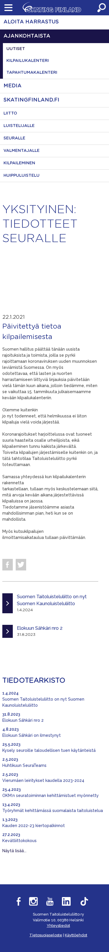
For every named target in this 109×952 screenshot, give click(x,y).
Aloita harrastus (31, 22)
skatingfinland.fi (31, 100)
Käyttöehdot (76, 935)
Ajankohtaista (26, 36)
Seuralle (14, 138)
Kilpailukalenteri (27, 61)
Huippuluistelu (21, 176)
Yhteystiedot (58, 925)
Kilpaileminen (19, 163)
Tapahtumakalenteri (31, 73)
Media (12, 86)
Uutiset (15, 49)
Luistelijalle (19, 126)
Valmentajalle (21, 151)
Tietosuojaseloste (45, 935)
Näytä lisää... (14, 850)
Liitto (10, 113)
